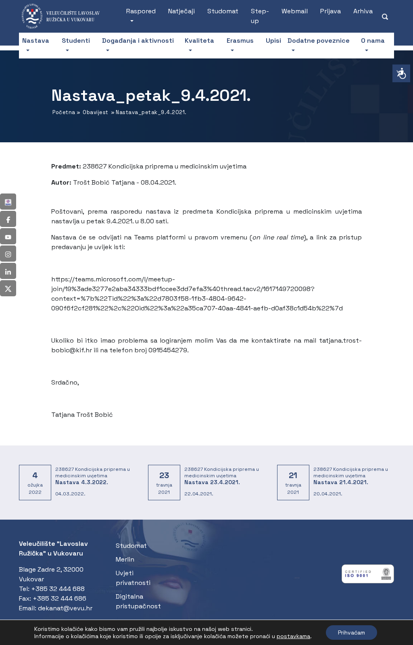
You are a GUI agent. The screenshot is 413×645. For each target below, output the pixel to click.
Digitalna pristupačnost (138, 601)
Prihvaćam (351, 632)
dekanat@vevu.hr (65, 608)
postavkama (293, 636)
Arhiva (363, 11)
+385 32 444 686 (59, 598)
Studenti (76, 40)
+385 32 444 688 (58, 589)
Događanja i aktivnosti (138, 40)
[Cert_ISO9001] (368, 576)
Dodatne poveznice (319, 40)
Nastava (35, 40)
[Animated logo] (65, 16)
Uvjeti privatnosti (133, 578)
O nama (373, 40)
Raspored (141, 11)
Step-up (260, 16)
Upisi (273, 40)
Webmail (295, 11)
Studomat (222, 11)
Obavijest (95, 112)
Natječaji (181, 11)
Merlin (125, 559)
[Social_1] (8, 202)
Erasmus (240, 40)
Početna (63, 112)
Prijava (330, 11)
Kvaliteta (199, 40)
